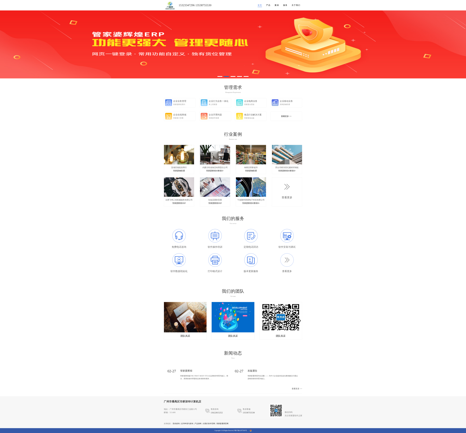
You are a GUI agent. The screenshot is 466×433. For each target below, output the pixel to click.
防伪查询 (176, 424)
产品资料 (198, 424)
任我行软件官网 (209, 424)
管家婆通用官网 (222, 424)
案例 (277, 5)
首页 (260, 5)
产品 (268, 5)
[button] (299, 320)
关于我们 (296, 5)
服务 (285, 5)
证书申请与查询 (187, 424)
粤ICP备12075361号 (240, 430)
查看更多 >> (297, 389)
